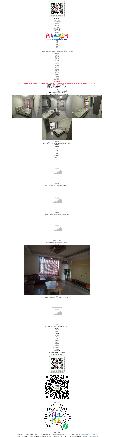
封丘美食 (57, 65)
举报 (59, 93)
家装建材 (57, 69)
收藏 (56, 93)
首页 (54, 85)
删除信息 (57, 349)
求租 (57, 150)
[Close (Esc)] (112, 2)
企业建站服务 (57, 342)
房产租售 (57, 60)
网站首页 (57, 57)
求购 (57, 153)
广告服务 (57, 333)
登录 (59, 20)
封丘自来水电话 (69, 51)
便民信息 (57, 76)
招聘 (47, 51)
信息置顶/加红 (57, 347)
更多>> (57, 157)
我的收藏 (57, 25)
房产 (63, 85)
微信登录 (59, 22)
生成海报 (63, 93)
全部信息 (57, 78)
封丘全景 (57, 72)
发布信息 (57, 345)
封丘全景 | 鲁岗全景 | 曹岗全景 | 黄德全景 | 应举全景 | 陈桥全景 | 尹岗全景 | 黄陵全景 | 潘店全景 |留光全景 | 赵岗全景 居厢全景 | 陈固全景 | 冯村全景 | (57, 83)
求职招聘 (57, 58)
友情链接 (57, 335)
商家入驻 (57, 340)
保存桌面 (57, 23)
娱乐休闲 (57, 71)
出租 (50, 51)
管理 (54, 93)
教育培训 (57, 67)
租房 (53, 51)
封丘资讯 (57, 74)
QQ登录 (55, 22)
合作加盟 (57, 337)
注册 (55, 20)
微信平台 (57, 32)
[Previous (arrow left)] (3, 218)
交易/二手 (57, 62)
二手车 (57, 64)
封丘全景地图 (57, 81)
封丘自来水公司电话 (59, 51)
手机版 (57, 27)
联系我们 (57, 331)
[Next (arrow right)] (111, 218)
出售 (57, 152)
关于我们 (57, 330)
